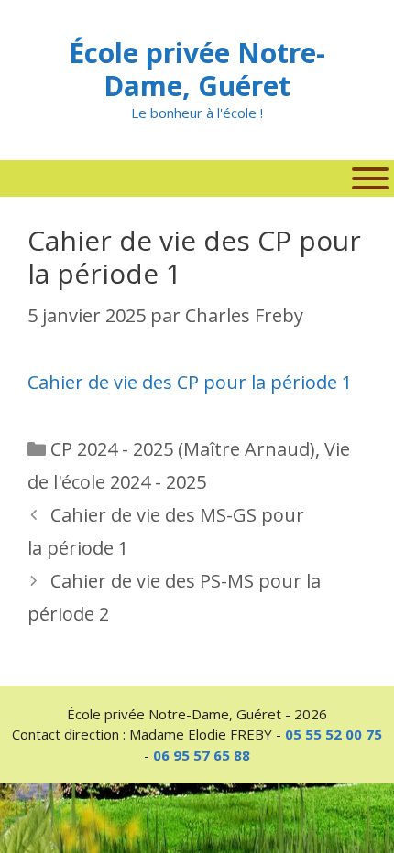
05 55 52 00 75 (333, 734)
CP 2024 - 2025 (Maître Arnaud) (182, 449)
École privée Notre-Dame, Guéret (197, 69)
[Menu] (370, 178)
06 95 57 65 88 (201, 755)
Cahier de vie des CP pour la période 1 (189, 382)
